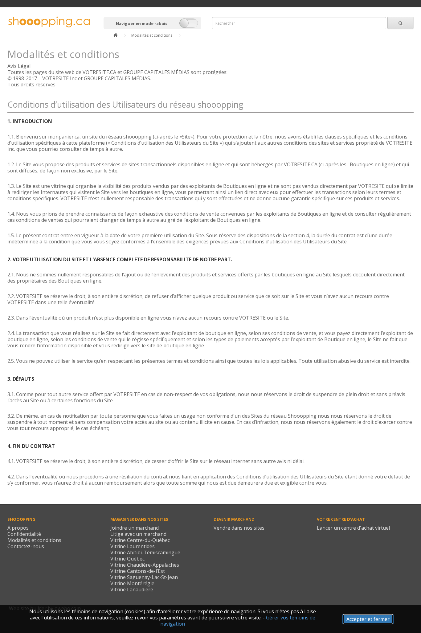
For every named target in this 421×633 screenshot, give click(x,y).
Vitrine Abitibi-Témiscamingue (145, 552)
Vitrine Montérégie (132, 583)
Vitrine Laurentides (132, 546)
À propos (18, 527)
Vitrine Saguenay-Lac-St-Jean (144, 577)
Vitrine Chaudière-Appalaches (144, 564)
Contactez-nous (25, 546)
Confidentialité (24, 534)
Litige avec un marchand (138, 534)
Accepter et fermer (368, 619)
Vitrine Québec (127, 558)
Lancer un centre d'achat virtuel (353, 527)
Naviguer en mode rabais (141, 23)
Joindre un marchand (134, 527)
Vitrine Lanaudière (131, 589)
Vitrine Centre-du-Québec (140, 540)
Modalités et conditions (151, 35)
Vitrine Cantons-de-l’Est (137, 571)
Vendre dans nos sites (239, 527)
